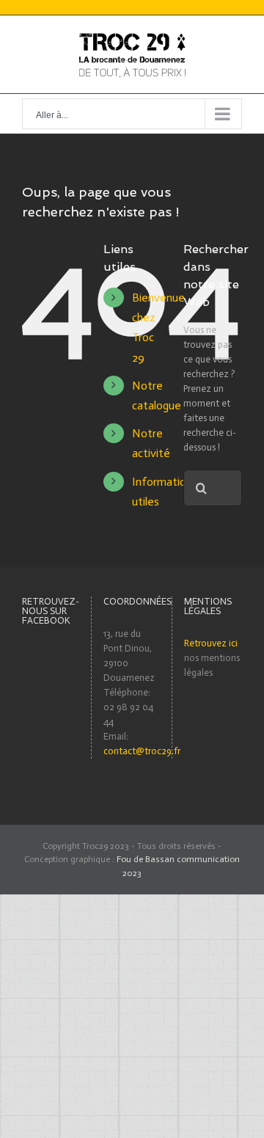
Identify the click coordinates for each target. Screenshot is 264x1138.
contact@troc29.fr (141, 750)
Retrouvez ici (211, 643)
